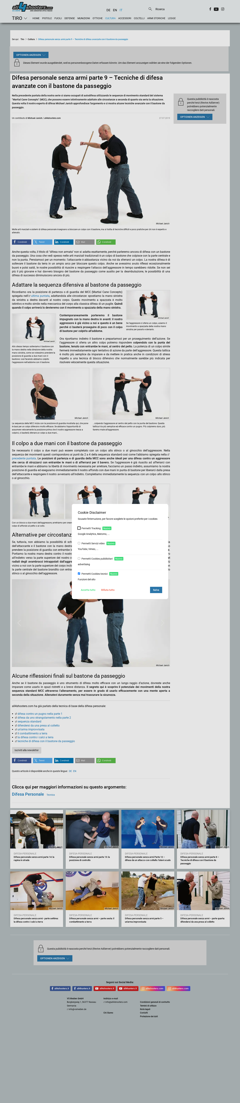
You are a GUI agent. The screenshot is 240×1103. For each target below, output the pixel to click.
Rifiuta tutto (108, 590)
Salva (156, 590)
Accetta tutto (88, 590)
